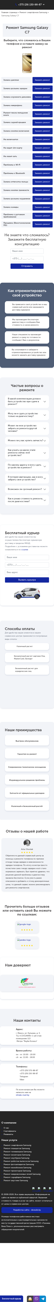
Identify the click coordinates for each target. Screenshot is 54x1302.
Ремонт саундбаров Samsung (17, 1177)
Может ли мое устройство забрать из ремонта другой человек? (22, 428)
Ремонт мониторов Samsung (17, 1155)
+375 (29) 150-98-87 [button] (29, 4)
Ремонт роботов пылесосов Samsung (21, 1161)
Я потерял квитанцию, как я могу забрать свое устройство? (25, 478)
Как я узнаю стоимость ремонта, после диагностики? (25, 500)
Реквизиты (8, 1134)
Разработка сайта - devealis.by (27, 1210)
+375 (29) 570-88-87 (29, 1070)
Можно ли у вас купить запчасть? (25, 441)
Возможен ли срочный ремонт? (25, 489)
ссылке (24, 550)
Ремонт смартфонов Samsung (33, 12)
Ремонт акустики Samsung (16, 1181)
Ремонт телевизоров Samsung (17, 1152)
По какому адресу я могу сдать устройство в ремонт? (24, 466)
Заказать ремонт (42, 80)
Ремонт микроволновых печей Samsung (22, 1174)
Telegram (24, 1077)
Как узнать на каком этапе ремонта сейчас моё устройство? (21, 453)
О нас (6, 1128)
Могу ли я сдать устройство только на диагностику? (23, 415)
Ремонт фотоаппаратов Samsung (19, 1164)
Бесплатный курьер (11, 1299)
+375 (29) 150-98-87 (29, 1074)
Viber (22, 1080)
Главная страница (9, 12)
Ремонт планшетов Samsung (17, 1148)
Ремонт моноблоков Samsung (17, 1168)
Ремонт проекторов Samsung (17, 1171)
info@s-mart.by (22, 1095)
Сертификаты (10, 1131)
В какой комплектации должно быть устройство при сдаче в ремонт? (24, 401)
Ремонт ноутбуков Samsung (16, 1158)
